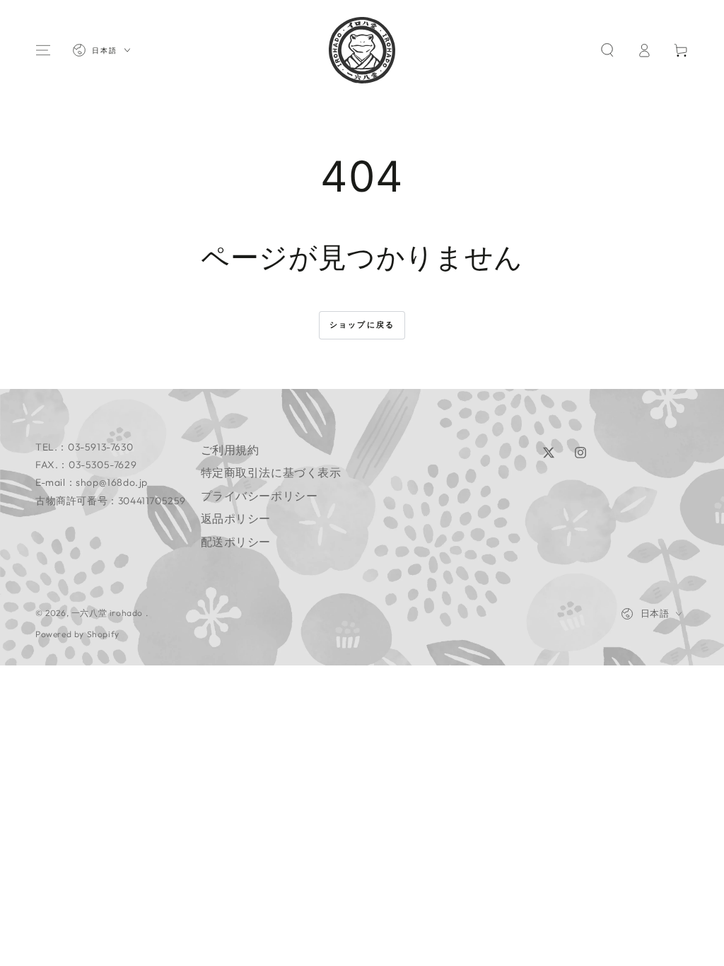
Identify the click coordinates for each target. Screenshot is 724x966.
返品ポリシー (236, 518)
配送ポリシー (236, 542)
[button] (607, 50)
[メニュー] (43, 50)
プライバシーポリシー (259, 496)
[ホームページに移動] (362, 50)
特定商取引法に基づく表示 (271, 472)
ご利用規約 (230, 450)
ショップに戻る (362, 325)
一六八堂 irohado (108, 612)
